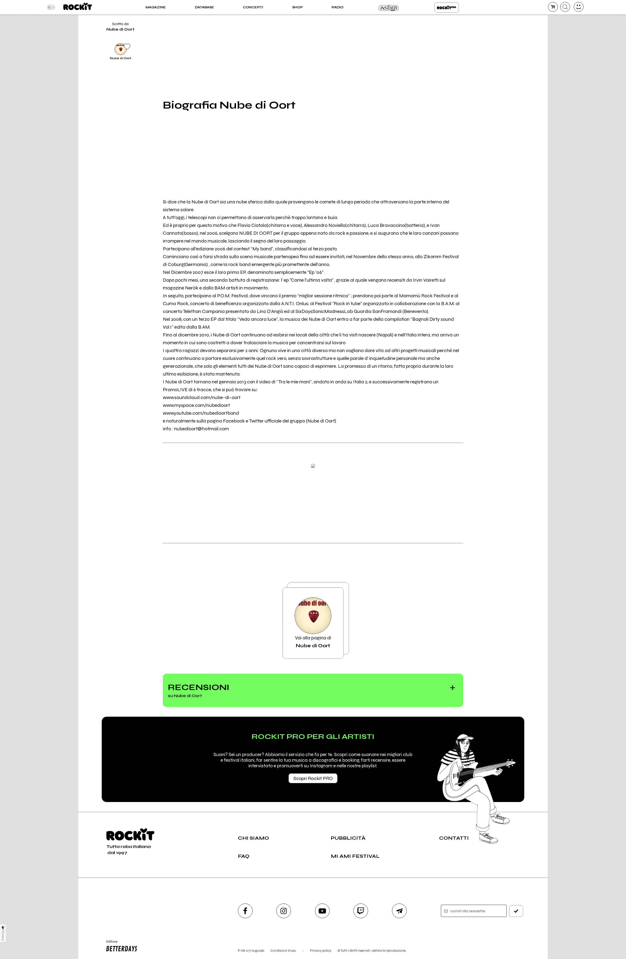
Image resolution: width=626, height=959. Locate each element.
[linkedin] (475, 32)
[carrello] (553, 7)
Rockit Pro (446, 7)
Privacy (3, 935)
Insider (389, 7)
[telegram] (399, 910)
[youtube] (322, 910)
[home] (77, 7)
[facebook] (475, 15)
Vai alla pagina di (313, 642)
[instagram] (283, 910)
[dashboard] (578, 7)
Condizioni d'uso (283, 950)
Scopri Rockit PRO (313, 778)
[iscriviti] (516, 911)
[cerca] (565, 7)
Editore (109, 944)
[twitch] (360, 910)
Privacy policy (320, 950)
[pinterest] (475, 48)
